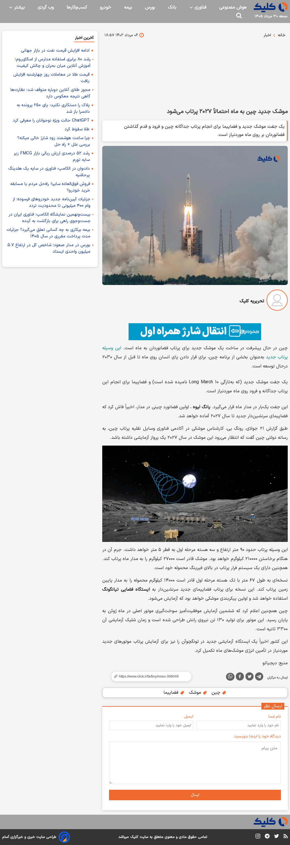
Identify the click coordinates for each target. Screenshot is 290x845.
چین (217, 692)
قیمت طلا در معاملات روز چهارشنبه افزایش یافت (51, 77)
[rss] (285, 837)
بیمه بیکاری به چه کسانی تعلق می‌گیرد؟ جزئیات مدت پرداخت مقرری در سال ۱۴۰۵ (48, 233)
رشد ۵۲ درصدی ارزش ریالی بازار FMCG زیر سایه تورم (52, 156)
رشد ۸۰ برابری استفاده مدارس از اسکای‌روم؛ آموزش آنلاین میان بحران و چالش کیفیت (53, 62)
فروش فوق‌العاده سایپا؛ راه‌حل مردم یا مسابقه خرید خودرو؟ (50, 187)
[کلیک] (271, 7)
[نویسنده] (277, 301)
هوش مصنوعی (233, 7)
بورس (150, 7)
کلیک (134, 837)
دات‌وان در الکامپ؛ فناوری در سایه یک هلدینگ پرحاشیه (49, 171)
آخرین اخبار (84, 38)
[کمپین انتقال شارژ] (195, 331)
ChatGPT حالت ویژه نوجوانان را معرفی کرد (51, 120)
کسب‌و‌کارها (77, 7)
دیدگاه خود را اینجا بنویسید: (257, 736)
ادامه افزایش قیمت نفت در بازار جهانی (55, 50)
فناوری (199, 7)
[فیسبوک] (240, 677)
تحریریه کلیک (252, 301)
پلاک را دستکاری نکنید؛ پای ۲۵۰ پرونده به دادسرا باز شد (53, 108)
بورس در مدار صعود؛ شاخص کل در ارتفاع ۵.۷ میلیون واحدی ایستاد (48, 248)
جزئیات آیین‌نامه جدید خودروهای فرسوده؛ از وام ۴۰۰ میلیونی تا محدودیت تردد (51, 202)
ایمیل (188, 717)
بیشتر (19, 7)
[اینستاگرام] (257, 837)
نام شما (274, 717)
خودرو (105, 7)
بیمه (128, 7)
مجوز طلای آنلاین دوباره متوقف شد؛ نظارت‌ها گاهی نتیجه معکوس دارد (50, 93)
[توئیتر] (249, 677)
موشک (195, 692)
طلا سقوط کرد (77, 129)
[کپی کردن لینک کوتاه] (149, 676)
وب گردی (46, 7)
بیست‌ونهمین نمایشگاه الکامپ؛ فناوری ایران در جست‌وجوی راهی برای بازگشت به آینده (49, 217)
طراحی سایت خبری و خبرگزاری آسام (29, 837)
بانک (172, 7)
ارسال (195, 795)
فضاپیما (171, 692)
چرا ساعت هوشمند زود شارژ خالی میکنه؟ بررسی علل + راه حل (53, 141)
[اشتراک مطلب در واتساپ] (230, 677)
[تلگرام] (259, 677)
